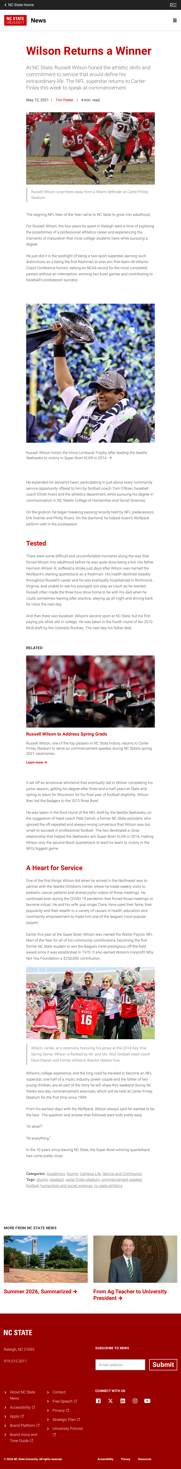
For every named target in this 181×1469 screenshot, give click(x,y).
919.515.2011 (15, 1361)
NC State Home (21, 5)
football (32, 1185)
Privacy (125, 1459)
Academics (56, 1173)
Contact (59, 1392)
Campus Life (90, 1173)
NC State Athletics (108, 1185)
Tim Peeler (64, 100)
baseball (57, 1179)
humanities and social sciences (67, 1185)
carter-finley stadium (83, 1179)
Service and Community (122, 1173)
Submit (163, 1364)
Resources (144, 1459)
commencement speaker (121, 1179)
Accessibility (105, 1459)
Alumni (72, 1173)
